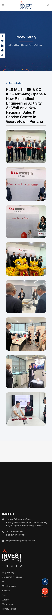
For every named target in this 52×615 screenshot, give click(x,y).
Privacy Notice (9, 609)
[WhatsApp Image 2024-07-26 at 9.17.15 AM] (26, 184)
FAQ (4, 582)
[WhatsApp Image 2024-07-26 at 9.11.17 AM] (26, 146)
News (4, 595)
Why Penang (8, 573)
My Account (7, 604)
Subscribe (45, 586)
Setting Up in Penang (12, 577)
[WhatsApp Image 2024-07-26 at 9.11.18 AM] (26, 259)
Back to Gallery (16, 83)
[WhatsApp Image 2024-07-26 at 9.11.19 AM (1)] (26, 371)
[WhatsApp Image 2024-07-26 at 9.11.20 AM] (26, 334)
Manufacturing (9, 586)
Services (6, 591)
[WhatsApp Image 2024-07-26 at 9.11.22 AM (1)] (26, 221)
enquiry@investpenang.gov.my (20, 541)
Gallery (5, 600)
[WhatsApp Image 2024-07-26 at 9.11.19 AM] (26, 409)
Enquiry (45, 596)
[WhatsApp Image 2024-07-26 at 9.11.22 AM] (26, 296)
